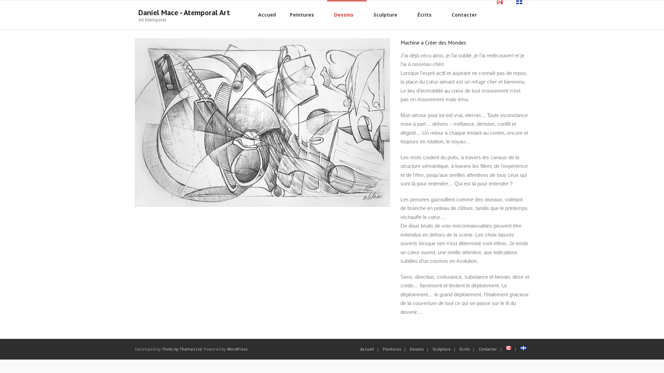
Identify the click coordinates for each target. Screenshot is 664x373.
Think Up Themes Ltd (182, 349)
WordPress (237, 349)
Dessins (417, 349)
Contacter (488, 349)
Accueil (367, 349)
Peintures (392, 349)
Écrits (465, 349)
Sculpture (442, 349)
